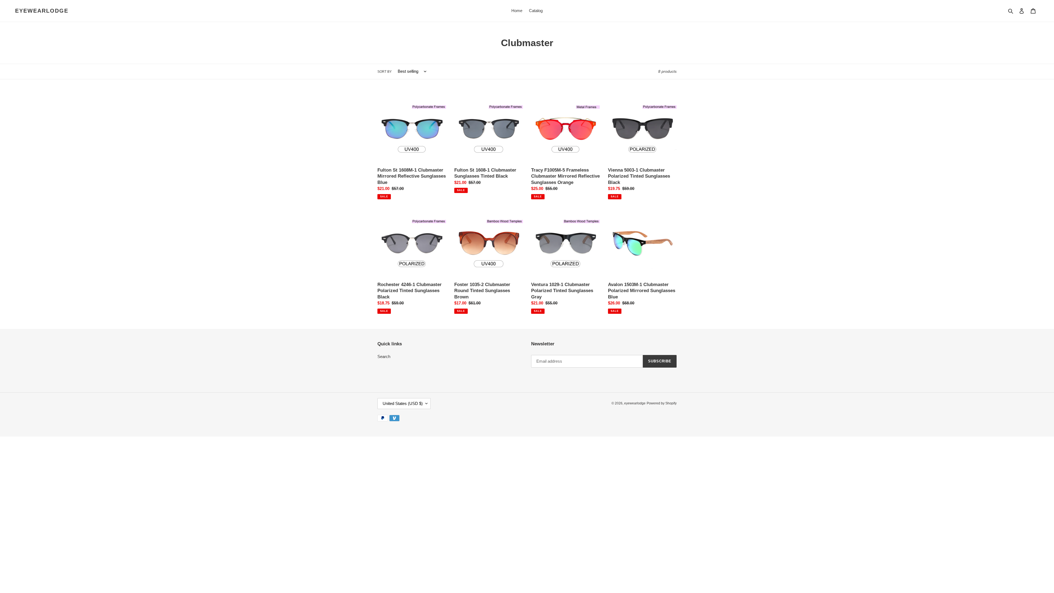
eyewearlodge (41, 11)
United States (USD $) (403, 403)
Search (383, 356)
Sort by (384, 72)
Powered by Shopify (662, 403)
